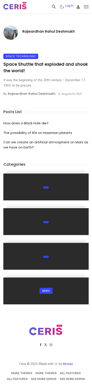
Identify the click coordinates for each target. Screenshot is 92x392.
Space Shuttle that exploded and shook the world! (45, 67)
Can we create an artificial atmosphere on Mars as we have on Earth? (45, 145)
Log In (69, 5)
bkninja (68, 364)
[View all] (46, 187)
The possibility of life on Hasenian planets (37, 132)
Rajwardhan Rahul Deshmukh (48, 31)
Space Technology (21, 56)
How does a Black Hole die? (25, 123)
